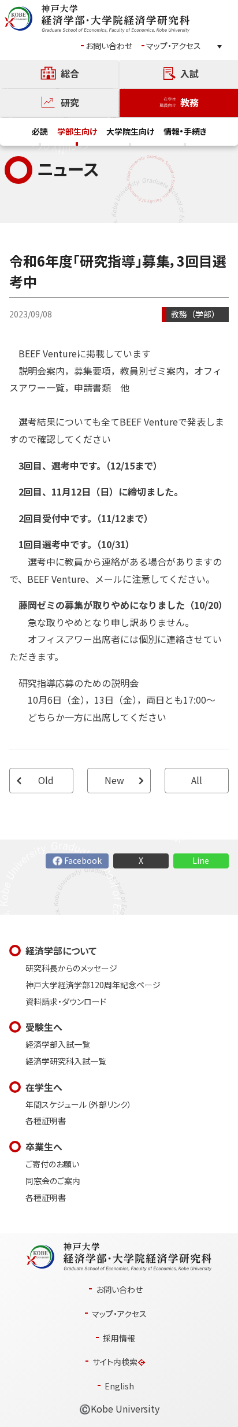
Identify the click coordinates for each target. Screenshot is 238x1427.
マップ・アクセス (173, 46)
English (119, 1386)
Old (46, 780)
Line (200, 861)
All (196, 780)
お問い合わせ (108, 46)
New (114, 780)
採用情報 (119, 1338)
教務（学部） (195, 314)
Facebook (83, 861)
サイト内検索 (114, 1362)
